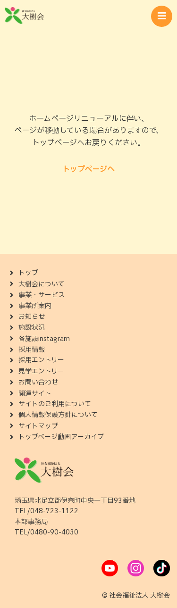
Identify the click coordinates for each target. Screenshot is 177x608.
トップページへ (88, 169)
